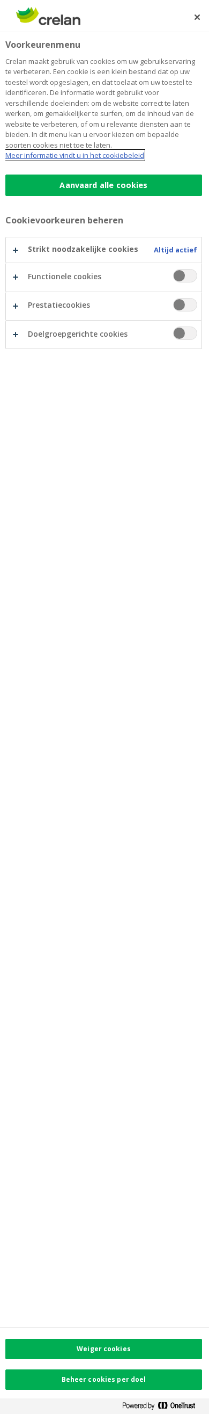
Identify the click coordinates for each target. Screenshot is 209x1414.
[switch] (185, 275)
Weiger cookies (104, 1348)
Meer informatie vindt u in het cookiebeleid (74, 155)
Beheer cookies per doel (104, 1379)
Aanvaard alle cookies (103, 185)
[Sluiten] (197, 17)
